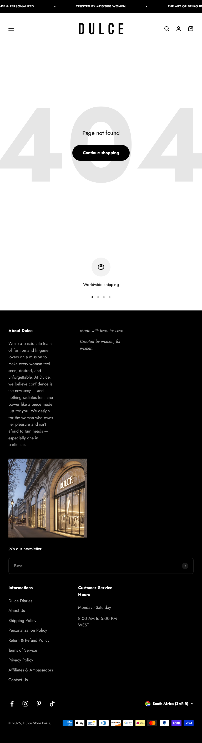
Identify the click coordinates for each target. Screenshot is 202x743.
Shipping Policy (22, 621)
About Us (16, 611)
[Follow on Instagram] (25, 703)
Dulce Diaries (20, 601)
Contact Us (18, 680)
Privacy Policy (20, 660)
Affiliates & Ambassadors (30, 670)
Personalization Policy (27, 630)
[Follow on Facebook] (12, 703)
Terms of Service (22, 650)
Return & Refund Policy (28, 640)
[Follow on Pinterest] (38, 703)
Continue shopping (101, 153)
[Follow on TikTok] (52, 703)
